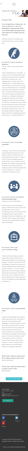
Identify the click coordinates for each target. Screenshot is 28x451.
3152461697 (9, 394)
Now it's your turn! (14, 378)
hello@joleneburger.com (11, 395)
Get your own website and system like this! (14, 447)
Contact (8, 400)
